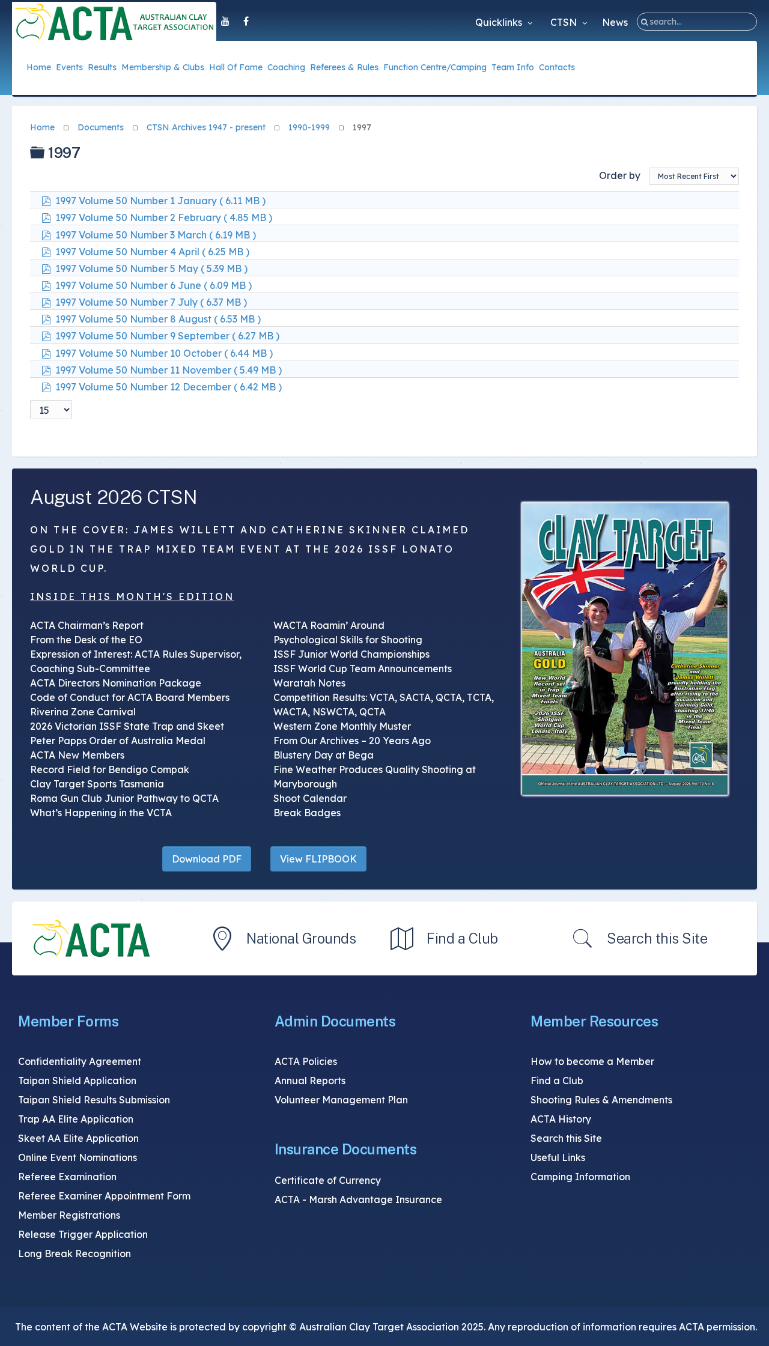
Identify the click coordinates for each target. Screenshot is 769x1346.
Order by (619, 175)
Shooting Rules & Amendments (601, 1100)
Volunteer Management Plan (341, 1100)
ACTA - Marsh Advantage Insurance (358, 1199)
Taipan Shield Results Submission (94, 1100)
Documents (101, 127)
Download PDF (207, 859)
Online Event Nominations (77, 1157)
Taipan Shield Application (77, 1081)
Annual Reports (310, 1081)
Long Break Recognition (74, 1253)
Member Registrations (69, 1215)
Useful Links (557, 1157)
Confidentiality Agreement (79, 1061)
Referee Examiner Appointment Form (104, 1196)
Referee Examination (67, 1177)
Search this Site (657, 938)
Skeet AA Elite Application (78, 1138)
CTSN (564, 22)
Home (42, 127)
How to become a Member (592, 1061)
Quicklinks (499, 22)
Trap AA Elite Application (75, 1119)
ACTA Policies (306, 1061)
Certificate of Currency (328, 1180)
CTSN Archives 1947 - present (206, 127)
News (615, 22)
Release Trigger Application (83, 1234)
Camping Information (580, 1177)
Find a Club (462, 938)
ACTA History (560, 1119)
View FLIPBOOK (318, 859)
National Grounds (301, 938)
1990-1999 (309, 127)
